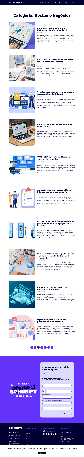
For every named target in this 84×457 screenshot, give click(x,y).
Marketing (43, 2)
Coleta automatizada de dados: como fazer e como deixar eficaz (55, 61)
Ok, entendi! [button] (42, 453)
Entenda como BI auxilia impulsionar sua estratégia (55, 125)
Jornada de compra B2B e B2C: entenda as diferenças (52, 288)
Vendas (50, 2)
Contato (72, 2)
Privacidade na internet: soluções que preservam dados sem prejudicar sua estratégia (55, 223)
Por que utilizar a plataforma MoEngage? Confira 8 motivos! (52, 29)
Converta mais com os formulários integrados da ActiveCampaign (54, 191)
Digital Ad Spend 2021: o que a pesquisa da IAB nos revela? (52, 320)
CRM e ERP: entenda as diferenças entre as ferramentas (54, 158)
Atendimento (58, 2)
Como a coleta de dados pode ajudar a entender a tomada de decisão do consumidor (55, 256)
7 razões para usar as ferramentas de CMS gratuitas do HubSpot (55, 93)
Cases (27, 438)
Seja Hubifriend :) (30, 444)
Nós (66, 2)
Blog (27, 441)
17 (52, 347)
